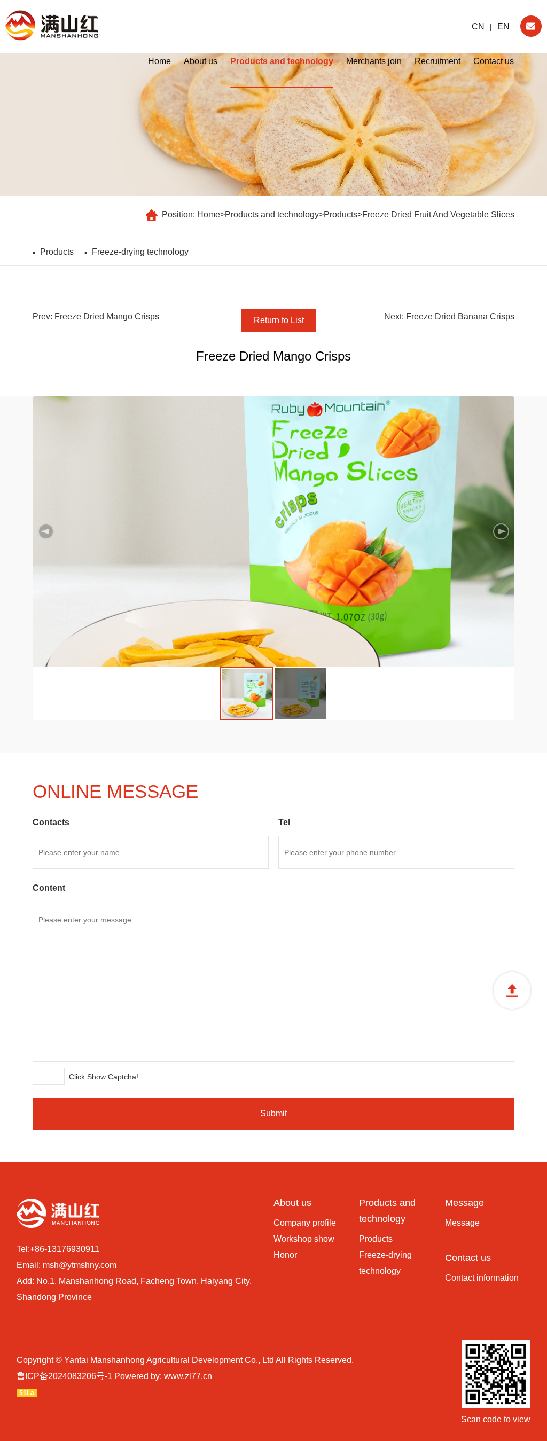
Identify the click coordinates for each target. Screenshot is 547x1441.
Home (159, 61)
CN (478, 26)
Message (464, 1202)
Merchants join (374, 61)
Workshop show (304, 1238)
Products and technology (281, 61)
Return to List (279, 320)
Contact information (482, 1277)
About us (200, 61)
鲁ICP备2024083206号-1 (64, 1376)
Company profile (305, 1222)
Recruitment (437, 61)
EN (503, 26)
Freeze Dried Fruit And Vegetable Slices (438, 214)
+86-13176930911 (64, 1249)
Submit (273, 1113)
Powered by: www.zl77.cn (163, 1376)
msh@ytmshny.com (79, 1265)
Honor (285, 1254)
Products (340, 214)
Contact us (493, 61)
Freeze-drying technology (140, 251)
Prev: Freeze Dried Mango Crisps (96, 316)
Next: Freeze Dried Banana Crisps (449, 316)
